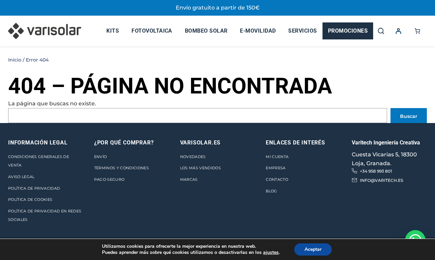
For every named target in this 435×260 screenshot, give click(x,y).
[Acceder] (398, 31)
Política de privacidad (34, 188)
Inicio (14, 60)
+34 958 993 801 (376, 171)
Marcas (189, 179)
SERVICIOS (302, 31)
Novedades (193, 156)
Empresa (275, 168)
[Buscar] (381, 31)
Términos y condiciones (121, 168)
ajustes (271, 252)
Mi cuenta (277, 156)
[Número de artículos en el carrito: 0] (417, 31)
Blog (271, 191)
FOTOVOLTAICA (152, 31)
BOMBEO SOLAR (206, 31)
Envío (100, 156)
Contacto (277, 179)
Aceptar (312, 249)
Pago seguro (109, 179)
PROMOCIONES (348, 31)
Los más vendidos (200, 168)
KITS (112, 31)
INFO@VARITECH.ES (381, 180)
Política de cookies (30, 199)
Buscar (408, 116)
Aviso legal (21, 176)
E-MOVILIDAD (258, 31)
